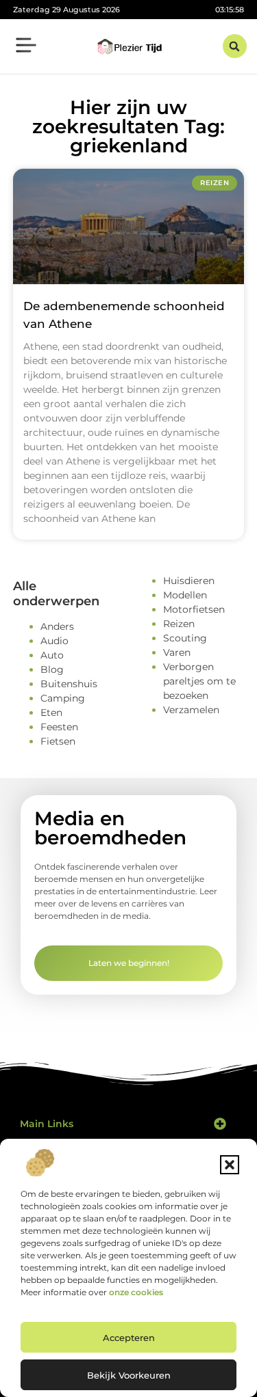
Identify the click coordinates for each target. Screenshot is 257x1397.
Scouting (185, 638)
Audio (54, 641)
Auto (52, 655)
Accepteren (129, 1337)
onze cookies (136, 1292)
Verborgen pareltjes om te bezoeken (199, 681)
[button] (229, 1165)
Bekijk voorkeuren (129, 1375)
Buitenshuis (68, 684)
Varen (177, 652)
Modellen (185, 595)
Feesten (59, 727)
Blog (52, 669)
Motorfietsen (194, 609)
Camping (62, 698)
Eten (51, 712)
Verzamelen (191, 710)
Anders (57, 626)
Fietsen (57, 741)
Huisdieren (189, 581)
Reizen (179, 624)
